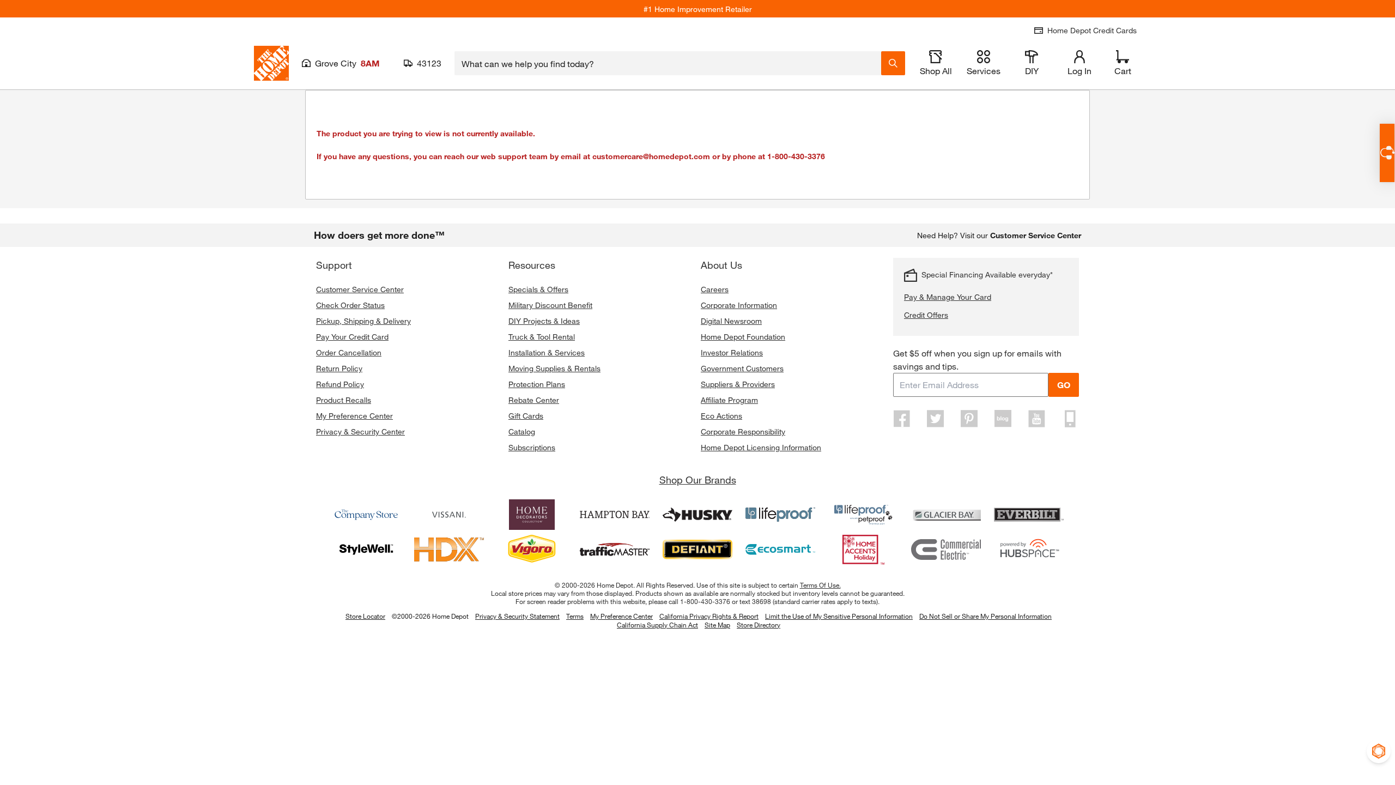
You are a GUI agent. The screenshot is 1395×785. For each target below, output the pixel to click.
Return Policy (339, 368)
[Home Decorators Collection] (532, 514)
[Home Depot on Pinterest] (969, 418)
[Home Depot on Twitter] (935, 418)
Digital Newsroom (731, 320)
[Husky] (697, 514)
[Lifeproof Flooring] (780, 514)
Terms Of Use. (820, 585)
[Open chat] (1387, 153)
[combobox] (668, 63)
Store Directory (758, 625)
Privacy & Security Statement (517, 616)
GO (1063, 384)
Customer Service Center (360, 289)
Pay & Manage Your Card (947, 296)
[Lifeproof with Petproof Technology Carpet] (863, 514)
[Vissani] (449, 514)
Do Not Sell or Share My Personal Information (985, 616)
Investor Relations (732, 352)
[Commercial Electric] (946, 549)
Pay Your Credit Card (352, 336)
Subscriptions (531, 447)
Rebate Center (533, 399)
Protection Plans (536, 384)
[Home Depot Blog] (1002, 418)
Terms (575, 616)
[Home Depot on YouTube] (1036, 418)
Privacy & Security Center (360, 431)
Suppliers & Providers (738, 384)
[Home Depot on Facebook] (902, 418)
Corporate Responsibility (743, 431)
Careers (715, 289)
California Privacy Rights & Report (709, 616)
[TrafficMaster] (615, 549)
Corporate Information (739, 305)
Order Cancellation (348, 352)
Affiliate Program (729, 399)
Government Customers (742, 368)
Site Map (717, 625)
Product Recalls (343, 399)
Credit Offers (926, 314)
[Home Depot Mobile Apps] (1070, 418)
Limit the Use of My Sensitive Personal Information (839, 616)
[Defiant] (697, 549)
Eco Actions (721, 415)
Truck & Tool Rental (541, 336)
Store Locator (365, 616)
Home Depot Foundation (743, 336)
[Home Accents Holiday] (863, 549)
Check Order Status (350, 305)
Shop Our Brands (697, 480)
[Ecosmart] (780, 549)
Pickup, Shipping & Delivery (363, 320)
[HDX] (449, 549)
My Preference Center (354, 415)
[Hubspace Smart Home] (1029, 549)
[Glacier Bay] (946, 514)
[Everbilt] (1029, 514)
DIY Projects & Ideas (544, 320)
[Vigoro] (532, 549)
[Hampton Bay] (615, 514)
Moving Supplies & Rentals (554, 368)
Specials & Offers (538, 289)
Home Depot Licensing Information (761, 447)
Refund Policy (340, 384)
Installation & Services (546, 352)
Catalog (521, 431)
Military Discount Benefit (550, 305)
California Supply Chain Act (657, 624)
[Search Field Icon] (893, 63)
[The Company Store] (366, 514)
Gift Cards (525, 415)
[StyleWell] (366, 549)
